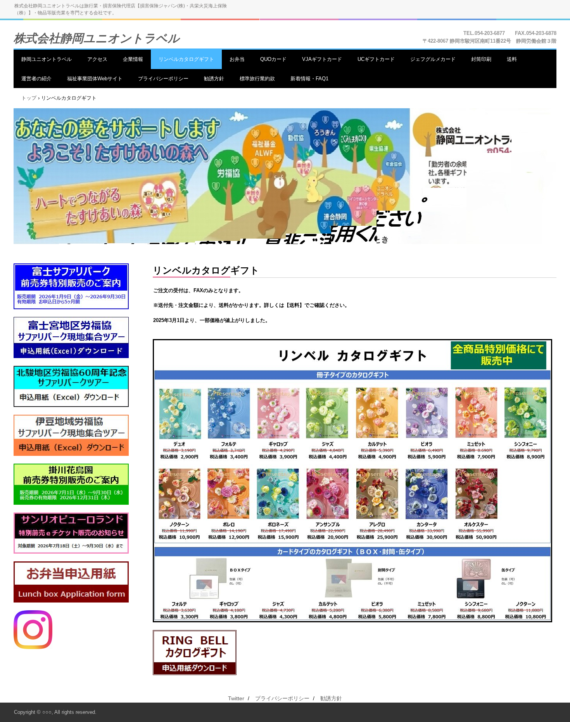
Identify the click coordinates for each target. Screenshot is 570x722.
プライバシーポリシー (163, 78)
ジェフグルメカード (433, 59)
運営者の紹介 (36, 78)
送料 (512, 59)
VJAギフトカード (322, 59)
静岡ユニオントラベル (46, 59)
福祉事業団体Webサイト (95, 78)
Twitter (236, 698)
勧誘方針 (214, 78)
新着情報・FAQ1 (309, 78)
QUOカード (273, 59)
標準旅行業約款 (257, 78)
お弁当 (237, 59)
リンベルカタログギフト (186, 59)
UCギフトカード (376, 59)
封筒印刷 (481, 59)
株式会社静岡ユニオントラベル (97, 38)
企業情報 (133, 59)
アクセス (97, 59)
